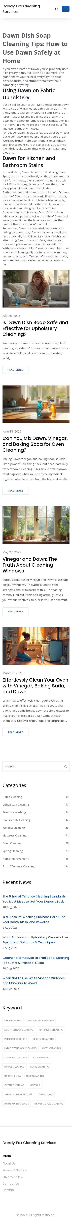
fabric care (45, 1094)
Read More (15, 369)
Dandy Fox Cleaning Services (21, 9)
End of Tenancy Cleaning (36, 866)
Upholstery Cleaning (36, 804)
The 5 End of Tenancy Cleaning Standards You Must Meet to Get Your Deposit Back (34, 899)
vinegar (35, 1085)
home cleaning (39, 1066)
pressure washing (15, 1039)
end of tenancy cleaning (20, 1048)
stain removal (42, 1057)
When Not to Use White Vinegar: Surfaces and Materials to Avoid (34, 980)
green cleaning (14, 1085)
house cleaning (14, 1066)
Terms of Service (15, 1170)
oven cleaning (51, 1048)
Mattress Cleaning (36, 835)
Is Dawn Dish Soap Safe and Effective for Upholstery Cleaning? (35, 328)
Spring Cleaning (36, 851)
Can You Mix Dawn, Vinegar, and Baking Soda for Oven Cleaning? (35, 444)
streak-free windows (18, 1094)
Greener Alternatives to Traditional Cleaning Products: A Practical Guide (36, 960)
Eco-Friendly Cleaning (36, 820)
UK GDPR (9, 1190)
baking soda (12, 1076)
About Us (9, 1163)
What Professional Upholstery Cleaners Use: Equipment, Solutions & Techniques (35, 939)
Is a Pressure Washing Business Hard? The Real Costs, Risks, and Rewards (34, 919)
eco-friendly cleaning (18, 1029)
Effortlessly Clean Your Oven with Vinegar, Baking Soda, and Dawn (35, 686)
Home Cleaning (36, 797)
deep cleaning (35, 1076)
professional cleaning (48, 1103)
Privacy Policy (12, 1177)
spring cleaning (43, 1039)
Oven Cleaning (36, 843)
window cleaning (15, 1057)
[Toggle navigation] (65, 9)
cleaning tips (13, 1020)
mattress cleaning (51, 1029)
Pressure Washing (36, 812)
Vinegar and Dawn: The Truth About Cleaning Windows (30, 565)
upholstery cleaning (40, 1020)
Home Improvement (36, 859)
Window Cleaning (36, 828)
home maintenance (16, 1103)
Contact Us (11, 1184)
